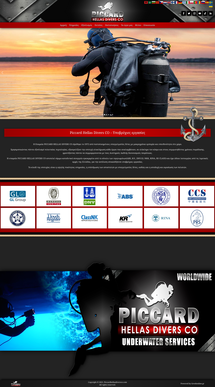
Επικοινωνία (149, 25)
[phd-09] (125, 227)
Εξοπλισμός (86, 25)
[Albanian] (146, 2)
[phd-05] (197, 205)
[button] (2, 72)
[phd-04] (161, 205)
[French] (176, 2)
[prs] (197, 227)
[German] (180, 2)
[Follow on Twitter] (189, 13)
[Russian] (203, 2)
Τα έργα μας (127, 25)
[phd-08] (89, 227)
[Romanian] (199, 2)
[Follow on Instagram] (194, 13)
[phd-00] (18, 205)
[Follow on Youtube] (200, 13)
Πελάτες (99, 25)
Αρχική (63, 25)
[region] (107, 72)
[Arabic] (150, 2)
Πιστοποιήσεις (112, 25)
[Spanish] (207, 2)
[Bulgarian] (154, 2)
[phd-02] (89, 205)
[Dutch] (165, 2)
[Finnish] (173, 2)
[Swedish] (211, 2)
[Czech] (161, 2)
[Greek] (184, 2)
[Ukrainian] (211, 5)
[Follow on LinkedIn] (210, 13)
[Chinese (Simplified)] (157, 2)
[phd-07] (54, 227)
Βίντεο (138, 25)
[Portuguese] (196, 2)
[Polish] (192, 2)
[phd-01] (54, 205)
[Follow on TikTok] (205, 13)
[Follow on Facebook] (183, 13)
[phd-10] (161, 227)
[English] (169, 2)
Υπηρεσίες (74, 25)
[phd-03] (125, 205)
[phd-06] (18, 227)
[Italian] (188, 2)
